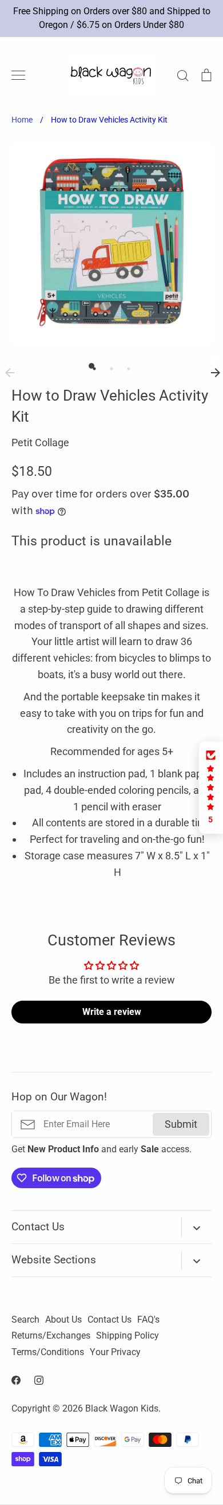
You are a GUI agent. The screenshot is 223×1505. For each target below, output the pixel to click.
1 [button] (91, 366)
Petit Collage (40, 442)
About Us (63, 1320)
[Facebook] (16, 1380)
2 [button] (109, 366)
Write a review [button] (111, 1011)
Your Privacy (115, 1352)
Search (25, 1320)
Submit (181, 1124)
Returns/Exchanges (50, 1336)
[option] (111, 243)
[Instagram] (38, 1380)
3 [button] (126, 366)
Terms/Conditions (47, 1352)
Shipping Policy (127, 1336)
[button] (211, 787)
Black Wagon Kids (121, 1409)
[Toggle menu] (18, 75)
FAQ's (148, 1320)
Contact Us (109, 1320)
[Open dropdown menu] (196, 1227)
